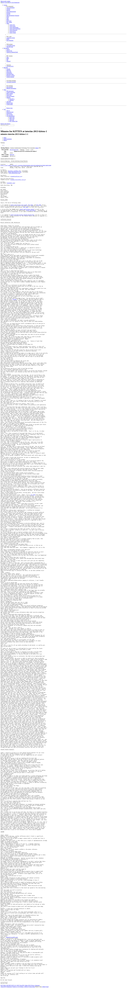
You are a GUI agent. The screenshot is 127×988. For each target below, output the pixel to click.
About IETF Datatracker (6, 986)
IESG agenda (9, 93)
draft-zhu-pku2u (30, 210)
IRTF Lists (11, 118)
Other (7, 23)
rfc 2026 (33, 494)
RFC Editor (9, 22)
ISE (7, 60)
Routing (8, 13)
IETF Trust (19, 985)
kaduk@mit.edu (11, 183)
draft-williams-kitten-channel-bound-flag (22, 214)
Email (47, 986)
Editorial (8, 61)
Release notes (9, 103)
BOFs (7, 39)
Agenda (8, 69)
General (8, 9)
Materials (8, 70)
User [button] (5, 109)
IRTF (7, 19)
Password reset (9, 112)
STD (7, 66)
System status (9, 104)
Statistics (8, 97)
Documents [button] (6, 48)
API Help (8, 101)
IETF (2, 985)
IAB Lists (11, 120)
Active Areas (12, 26)
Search (8, 49)
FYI (12, 66)
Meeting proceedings (11, 88)
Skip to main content (5, 1)
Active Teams (12, 32)
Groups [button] (5, 5)
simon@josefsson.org (16, 176)
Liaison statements (10, 92)
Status (5, 137)
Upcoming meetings (11, 82)
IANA (29, 985)
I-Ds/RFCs (11, 99)
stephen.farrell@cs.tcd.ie (18, 179)
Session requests (10, 77)
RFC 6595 (38, 205)
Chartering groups (10, 37)
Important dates (10, 74)
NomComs (9, 95)
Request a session (10, 75)
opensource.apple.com (12, 937)
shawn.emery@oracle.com (14, 172)
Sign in (8, 110)
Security (8, 14)
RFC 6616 (30, 205)
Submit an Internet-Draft (12, 52)
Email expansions (8, 139)
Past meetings (9, 87)
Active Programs (13, 30)
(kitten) (37, 148)
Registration (9, 73)
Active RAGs (12, 31)
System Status (32, 986)
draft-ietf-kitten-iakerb (27, 209)
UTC (32, 149)
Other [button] (5, 89)
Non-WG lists (9, 46)
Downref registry (10, 96)
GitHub (43, 986)
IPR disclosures (10, 91)
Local (27, 149)
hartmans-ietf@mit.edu (14, 170)
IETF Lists (11, 117)
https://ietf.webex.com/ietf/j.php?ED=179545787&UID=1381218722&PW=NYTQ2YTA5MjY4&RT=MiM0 (26, 165)
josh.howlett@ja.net (14, 173)
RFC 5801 (26, 207)
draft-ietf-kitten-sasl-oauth (19, 205)
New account (9, 114)
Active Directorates (13, 27)
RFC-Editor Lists (13, 121)
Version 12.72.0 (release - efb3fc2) (20, 986)
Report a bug (9, 108)
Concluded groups (10, 45)
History (5, 140)
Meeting (22, 149)
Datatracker (16, 2)
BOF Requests (9, 40)
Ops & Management (11, 11)
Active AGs (12, 24)
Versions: (3, 142)
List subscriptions (10, 116)
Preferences (9, 113)
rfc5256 (14, 299)
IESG (7, 16)
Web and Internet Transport (12, 15)
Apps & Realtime (10, 7)
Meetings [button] (6, 67)
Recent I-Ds (9, 50)
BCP (10, 66)
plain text (12, 154)
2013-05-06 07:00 (14, 149)
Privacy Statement (35, 985)
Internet (8, 10)
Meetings (11, 100)
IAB (7, 18)
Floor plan (8, 71)
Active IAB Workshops (14, 28)
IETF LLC (9, 20)
